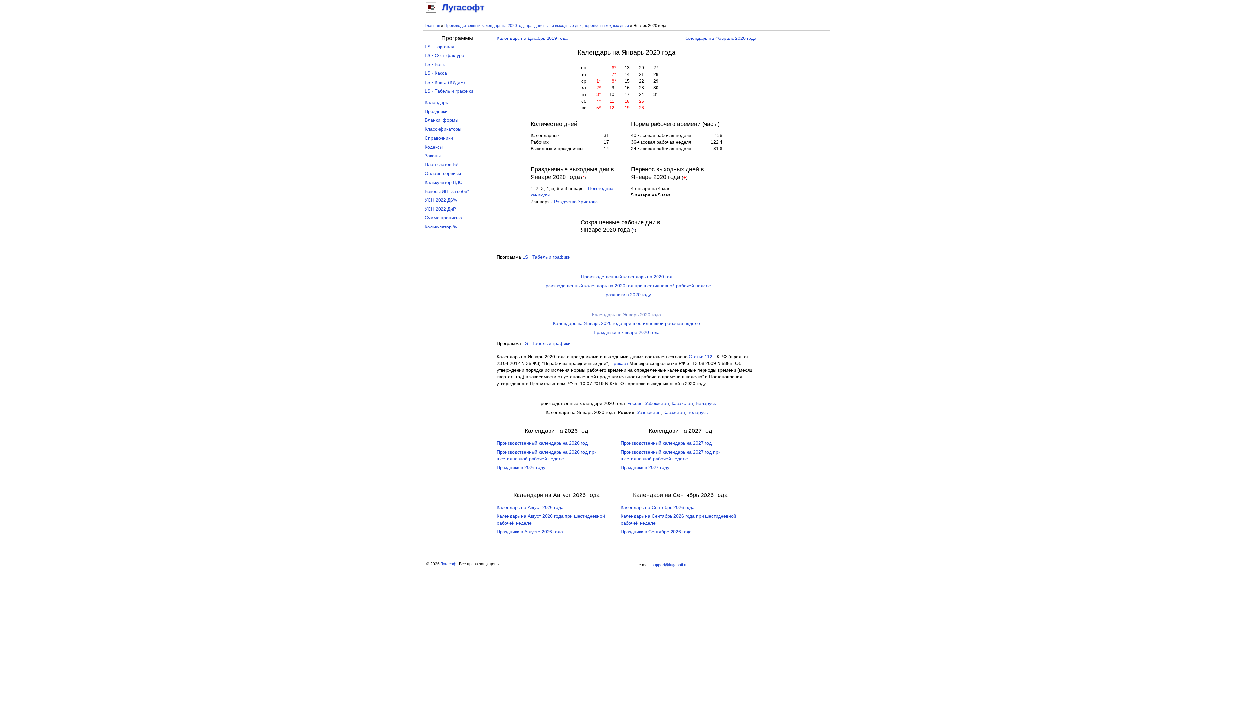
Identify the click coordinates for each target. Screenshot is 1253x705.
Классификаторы (443, 129)
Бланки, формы (441, 120)
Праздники (436, 111)
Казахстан (682, 403)
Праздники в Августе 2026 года (530, 531)
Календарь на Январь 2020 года (626, 314)
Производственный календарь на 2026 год (542, 443)
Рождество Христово (576, 201)
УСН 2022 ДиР (440, 209)
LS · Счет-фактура (444, 55)
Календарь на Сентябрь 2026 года (658, 507)
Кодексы (434, 147)
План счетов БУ (441, 164)
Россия (634, 403)
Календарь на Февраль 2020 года (720, 38)
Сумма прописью (443, 217)
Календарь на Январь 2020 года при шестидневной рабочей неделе (626, 323)
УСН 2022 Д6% (441, 200)
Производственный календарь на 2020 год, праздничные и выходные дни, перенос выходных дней (536, 26)
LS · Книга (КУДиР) (445, 82)
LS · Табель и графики (546, 257)
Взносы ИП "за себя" (447, 191)
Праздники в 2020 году (626, 294)
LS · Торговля (439, 46)
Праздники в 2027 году (645, 467)
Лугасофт (449, 564)
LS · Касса (436, 73)
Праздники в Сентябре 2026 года (656, 531)
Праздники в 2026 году (521, 467)
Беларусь (706, 403)
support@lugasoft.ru (670, 565)
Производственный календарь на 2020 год (626, 276)
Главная (432, 26)
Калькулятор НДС (443, 182)
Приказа (619, 363)
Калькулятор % (441, 227)
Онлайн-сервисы (443, 173)
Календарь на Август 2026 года (530, 507)
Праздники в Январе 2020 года (627, 332)
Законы (433, 155)
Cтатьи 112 (700, 356)
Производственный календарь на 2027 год (666, 443)
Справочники (439, 138)
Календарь (436, 102)
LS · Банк (435, 64)
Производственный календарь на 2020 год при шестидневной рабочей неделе (626, 285)
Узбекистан (657, 403)
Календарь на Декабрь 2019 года (532, 38)
